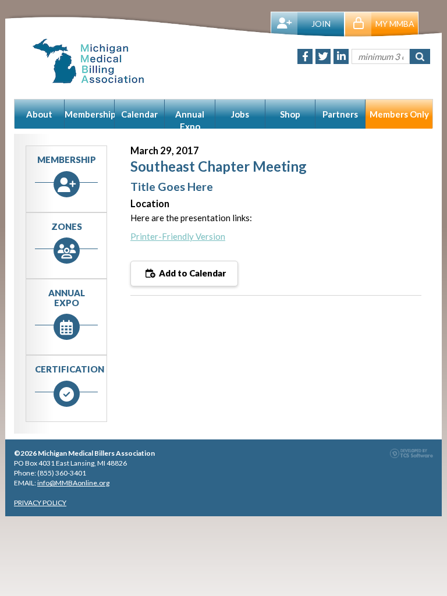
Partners (340, 114)
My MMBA (394, 24)
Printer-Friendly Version (177, 236)
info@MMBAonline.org (73, 482)
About (39, 114)
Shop (290, 114)
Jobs (240, 114)
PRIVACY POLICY (40, 502)
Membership (90, 114)
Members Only (399, 114)
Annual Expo (189, 119)
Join (321, 24)
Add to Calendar (191, 273)
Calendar (139, 114)
